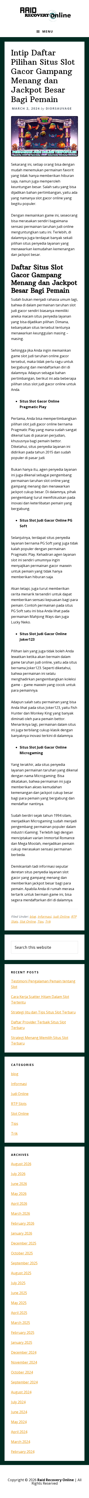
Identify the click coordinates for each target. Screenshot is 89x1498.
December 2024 (23, 1352)
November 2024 (24, 1362)
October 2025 (22, 1253)
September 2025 (24, 1263)
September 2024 (24, 1382)
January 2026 (21, 1233)
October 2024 (22, 1372)
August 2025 (21, 1273)
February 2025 (22, 1332)
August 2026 (21, 1163)
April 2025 (19, 1312)
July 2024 (18, 1402)
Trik (48, 921)
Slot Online (28, 921)
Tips (40, 921)
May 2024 (19, 1421)
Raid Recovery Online (44, 13)
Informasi (44, 916)
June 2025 (19, 1292)
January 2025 (21, 1342)
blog (33, 916)
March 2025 (20, 1322)
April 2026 (19, 1203)
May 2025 (19, 1302)
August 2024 (21, 1392)
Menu (47, 31)
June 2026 (19, 1183)
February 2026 (22, 1223)
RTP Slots (19, 1103)
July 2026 (18, 1173)
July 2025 (18, 1283)
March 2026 (20, 1213)
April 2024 (19, 1431)
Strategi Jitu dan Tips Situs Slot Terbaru (43, 1012)
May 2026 (19, 1193)
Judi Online (61, 916)
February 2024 (22, 1451)
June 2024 (19, 1412)
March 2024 (20, 1441)
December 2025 (23, 1243)
